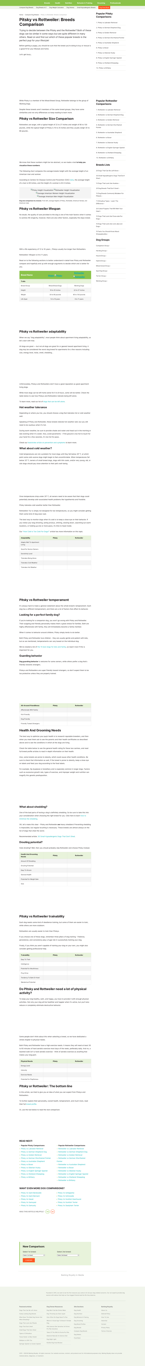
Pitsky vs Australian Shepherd (33, 1161)
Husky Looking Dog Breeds (27, 1314)
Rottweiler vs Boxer (66, 1168)
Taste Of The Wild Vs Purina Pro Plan (58, 1332)
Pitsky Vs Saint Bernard (30, 1196)
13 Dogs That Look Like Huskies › (107, 183)
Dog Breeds (77, 1327)
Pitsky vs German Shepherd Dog (34, 1152)
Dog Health (77, 1310)
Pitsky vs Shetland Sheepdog (32, 1174)
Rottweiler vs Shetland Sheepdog (71, 1177)
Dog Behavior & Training (81, 1317)
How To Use (105, 1317)
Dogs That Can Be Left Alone (28, 1310)
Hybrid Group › (101, 261)
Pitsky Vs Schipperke (66, 1193)
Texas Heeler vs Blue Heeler (28, 1337)
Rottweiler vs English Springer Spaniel (73, 1174)
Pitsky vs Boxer (27, 1164)
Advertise (104, 1320)
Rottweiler (79, 273)
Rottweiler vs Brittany (66, 1180)
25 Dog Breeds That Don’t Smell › (107, 188)
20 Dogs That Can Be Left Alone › (107, 171)
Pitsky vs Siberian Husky (30, 1168)
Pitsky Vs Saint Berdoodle (31, 1193)
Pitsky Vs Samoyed (28, 1202)
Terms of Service (106, 1331)
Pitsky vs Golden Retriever (31, 1155)
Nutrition (68, 3)
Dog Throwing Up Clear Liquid (56, 1314)
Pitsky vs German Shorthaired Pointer (36, 1158)
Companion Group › (103, 246)
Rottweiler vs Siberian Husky (69, 1171)
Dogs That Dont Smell (26, 1326)
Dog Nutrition (78, 1314)
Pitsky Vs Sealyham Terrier (68, 1205)
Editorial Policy (105, 1314)
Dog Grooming (78, 1320)
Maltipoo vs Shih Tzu (25, 1340)
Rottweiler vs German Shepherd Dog (72, 1152)
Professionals (115, 3)
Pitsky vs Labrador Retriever (32, 1149)
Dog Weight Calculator (56, 7)
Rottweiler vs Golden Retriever (70, 1155)
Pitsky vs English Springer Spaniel (34, 1171)
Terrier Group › (101, 276)
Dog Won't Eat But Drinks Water (56, 1310)
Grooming (101, 3)
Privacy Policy (105, 1327)
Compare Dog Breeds (26, 7)
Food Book (77, 1338)
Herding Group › (101, 251)
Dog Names (70, 7)
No (53, 1212)
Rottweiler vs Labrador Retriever (71, 1149)
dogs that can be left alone (54, 402)
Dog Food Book (104, 7)
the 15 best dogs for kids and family (51, 647)
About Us (104, 1310)
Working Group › (101, 281)
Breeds (47, 3)
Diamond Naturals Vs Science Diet (57, 1336)
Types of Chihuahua (25, 1333)
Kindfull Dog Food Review (54, 1342)
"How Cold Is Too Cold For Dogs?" (36, 532)
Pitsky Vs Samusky (28, 1205)
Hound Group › (101, 256)
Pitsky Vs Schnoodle (66, 1196)
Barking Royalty (29, 3)
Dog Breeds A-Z (41, 7)
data (72, 180)
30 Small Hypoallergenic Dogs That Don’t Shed (56, 836)
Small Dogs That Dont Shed (27, 1330)
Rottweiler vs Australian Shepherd (71, 1164)
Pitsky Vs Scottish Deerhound (69, 1199)
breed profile (31, 1104)
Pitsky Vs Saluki (27, 1199)
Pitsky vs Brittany (28, 1177)
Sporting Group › (102, 271)
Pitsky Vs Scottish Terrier (68, 1202)
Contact (103, 1324)
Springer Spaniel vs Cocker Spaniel (30, 1344)
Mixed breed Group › (103, 266)
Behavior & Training (84, 3)
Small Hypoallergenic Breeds (86, 7)
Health (57, 3)
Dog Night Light (51, 1339)
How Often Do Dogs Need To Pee (57, 1317)
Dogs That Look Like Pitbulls (28, 1323)
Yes (47, 1212)
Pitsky (51, 275)
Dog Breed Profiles (80, 1324)
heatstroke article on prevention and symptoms (46, 443)
